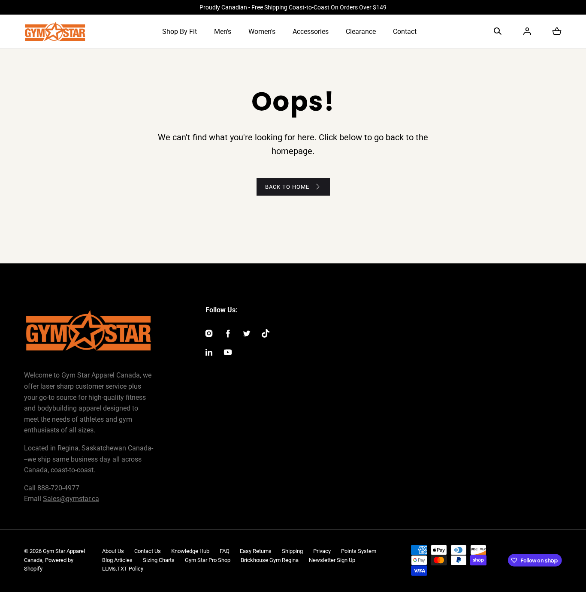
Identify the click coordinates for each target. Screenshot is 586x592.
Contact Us (147, 551)
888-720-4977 (58, 488)
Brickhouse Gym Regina (270, 560)
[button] (497, 31)
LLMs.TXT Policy (122, 568)
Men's (222, 31)
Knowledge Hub (190, 551)
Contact (405, 31)
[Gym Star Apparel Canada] (55, 31)
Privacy (322, 551)
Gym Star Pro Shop (207, 560)
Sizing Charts (159, 560)
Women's (261, 31)
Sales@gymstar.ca (71, 499)
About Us (113, 551)
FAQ (225, 551)
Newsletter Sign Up (332, 560)
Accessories (311, 31)
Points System (358, 551)
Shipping (292, 551)
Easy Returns (256, 551)
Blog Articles (117, 560)
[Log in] (527, 31)
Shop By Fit (179, 31)
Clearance (361, 31)
